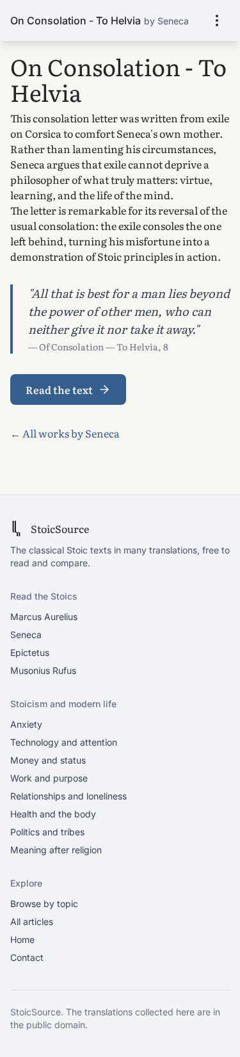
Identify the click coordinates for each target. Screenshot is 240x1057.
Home (22, 939)
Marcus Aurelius (43, 616)
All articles (31, 921)
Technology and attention (63, 742)
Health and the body (53, 813)
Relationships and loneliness (68, 796)
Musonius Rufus (43, 670)
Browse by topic (44, 903)
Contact (27, 957)
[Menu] (217, 20)
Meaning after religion (56, 849)
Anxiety (26, 724)
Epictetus (29, 652)
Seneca (26, 634)
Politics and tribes (47, 831)
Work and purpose (49, 778)
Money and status (48, 760)
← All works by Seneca (65, 433)
